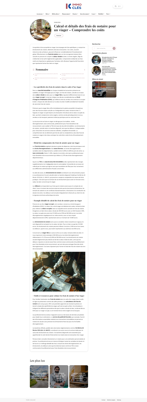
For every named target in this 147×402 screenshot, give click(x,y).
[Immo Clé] (73, 6)
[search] (115, 6)
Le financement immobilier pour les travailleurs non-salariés (59, 375)
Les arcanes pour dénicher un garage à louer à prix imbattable (104, 88)
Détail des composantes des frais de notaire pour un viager (46, 78)
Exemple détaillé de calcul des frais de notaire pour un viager (73, 74)
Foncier (58, 35)
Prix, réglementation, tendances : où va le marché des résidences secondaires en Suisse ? (39, 375)
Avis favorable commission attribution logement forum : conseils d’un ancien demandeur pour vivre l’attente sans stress (109, 70)
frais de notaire (53, 54)
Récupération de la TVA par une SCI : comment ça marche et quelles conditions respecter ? (109, 59)
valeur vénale (57, 56)
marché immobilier (44, 90)
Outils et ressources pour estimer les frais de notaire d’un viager (73, 78)
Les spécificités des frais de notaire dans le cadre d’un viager (46, 74)
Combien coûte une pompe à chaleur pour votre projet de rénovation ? (78, 375)
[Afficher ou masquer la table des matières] (66, 70)
